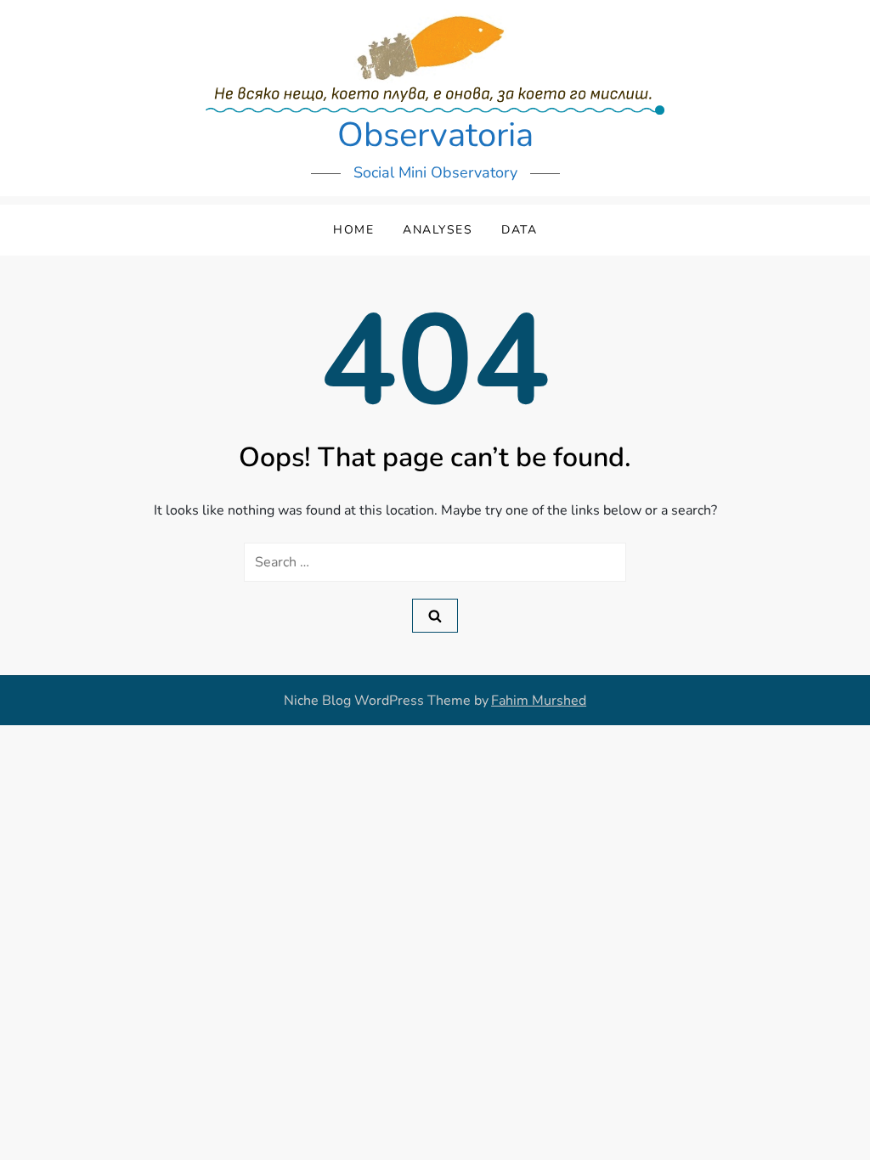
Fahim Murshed (538, 700)
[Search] (435, 616)
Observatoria (435, 135)
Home (353, 230)
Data (519, 230)
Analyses (437, 230)
